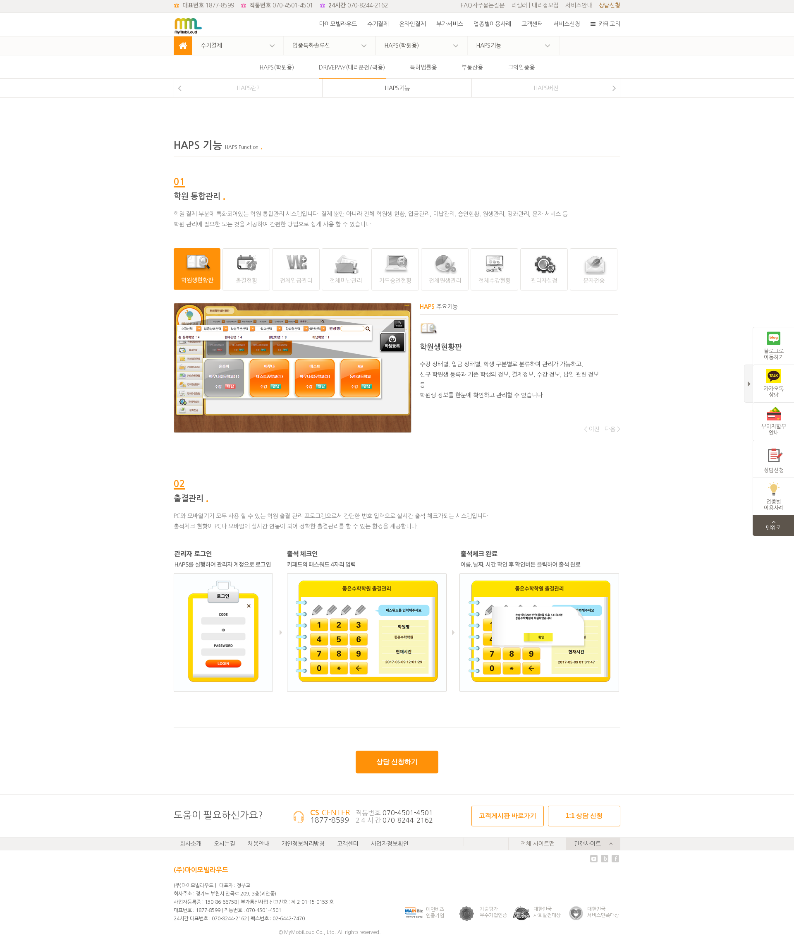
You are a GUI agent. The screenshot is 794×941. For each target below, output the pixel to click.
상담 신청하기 (397, 761)
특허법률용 (423, 67)
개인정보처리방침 (303, 844)
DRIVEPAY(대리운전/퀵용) (352, 67)
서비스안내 (578, 5)
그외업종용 (521, 67)
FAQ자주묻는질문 (483, 5)
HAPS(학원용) (276, 67)
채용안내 (258, 844)
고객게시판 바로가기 (507, 815)
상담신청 (609, 5)
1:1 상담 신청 (584, 815)
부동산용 (472, 67)
